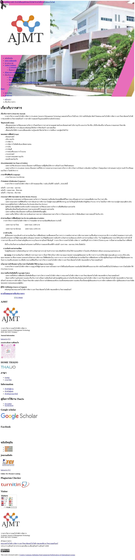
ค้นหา (3, 89)
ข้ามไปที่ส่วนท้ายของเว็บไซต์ (45, 2)
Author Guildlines (10, 65)
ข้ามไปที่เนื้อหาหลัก (7, 2)
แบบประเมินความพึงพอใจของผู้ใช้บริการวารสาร (25, 82)
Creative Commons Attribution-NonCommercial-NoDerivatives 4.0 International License (47, 555)
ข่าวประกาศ (9, 63)
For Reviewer (9, 405)
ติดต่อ (11, 85)
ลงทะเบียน (8, 93)
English (7, 377)
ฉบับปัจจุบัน (9, 58)
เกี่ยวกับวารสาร (10, 75)
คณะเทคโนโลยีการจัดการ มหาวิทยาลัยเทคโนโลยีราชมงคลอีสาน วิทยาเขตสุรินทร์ (29, 543)
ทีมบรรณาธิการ (14, 80)
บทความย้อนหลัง (11, 61)
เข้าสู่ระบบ (8, 95)
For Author (8, 404)
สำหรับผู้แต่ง (9, 391)
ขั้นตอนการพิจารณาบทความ (19, 70)
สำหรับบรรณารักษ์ (11, 394)
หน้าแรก (8, 99)
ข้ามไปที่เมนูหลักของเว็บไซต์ (24, 2)
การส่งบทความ (14, 67)
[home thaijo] (8, 368)
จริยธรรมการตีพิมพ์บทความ (14, 72)
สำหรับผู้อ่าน (9, 389)
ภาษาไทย (8, 380)
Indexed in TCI (5, 339)
